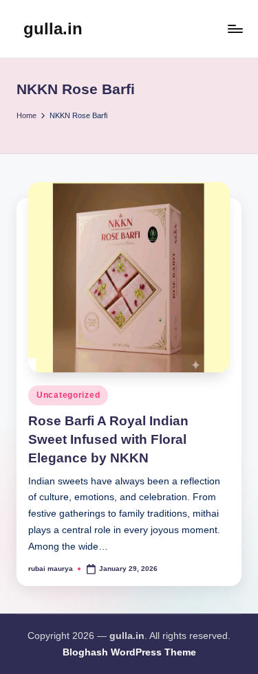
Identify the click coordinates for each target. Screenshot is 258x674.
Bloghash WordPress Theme (129, 652)
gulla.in (53, 28)
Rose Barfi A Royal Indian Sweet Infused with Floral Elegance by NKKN (108, 439)
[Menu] (234, 28)
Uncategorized (68, 395)
